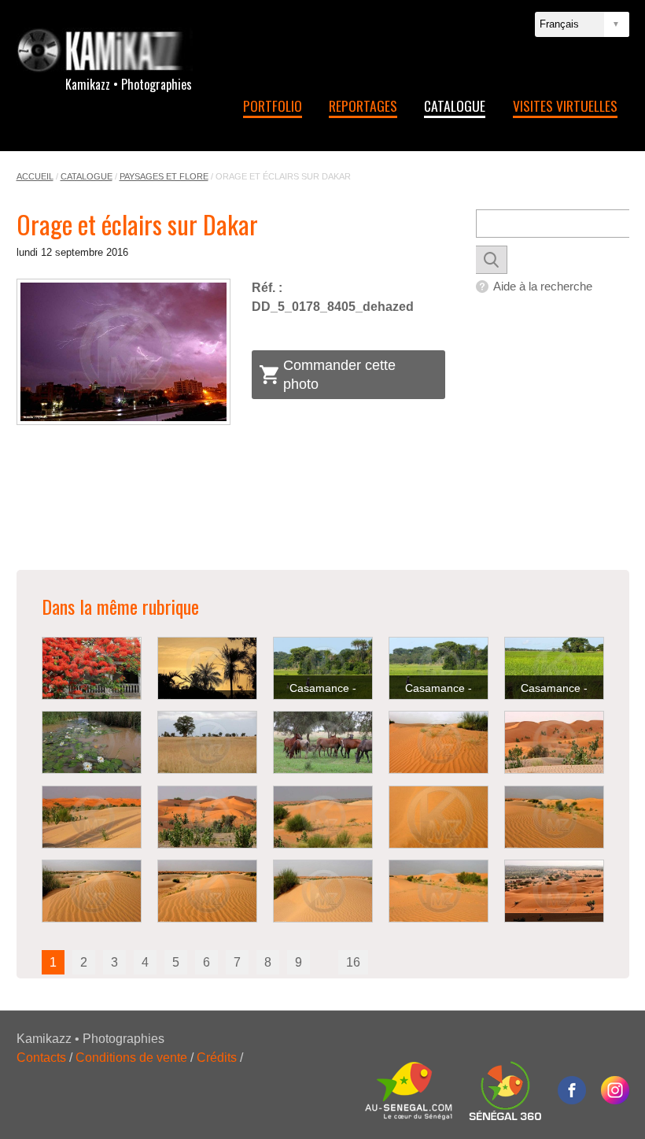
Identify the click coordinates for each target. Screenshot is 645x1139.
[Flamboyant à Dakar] (92, 668)
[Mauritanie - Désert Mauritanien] (438, 742)
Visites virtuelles (565, 105)
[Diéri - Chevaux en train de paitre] (323, 742)
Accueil (35, 176)
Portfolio (272, 105)
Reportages (363, 105)
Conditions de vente (131, 1057)
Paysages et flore (164, 176)
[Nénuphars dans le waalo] (92, 742)
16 (353, 962)
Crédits (217, 1057)
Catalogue (454, 105)
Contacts (41, 1057)
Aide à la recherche (542, 286)
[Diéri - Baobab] (207, 742)
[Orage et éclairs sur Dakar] (124, 351)
